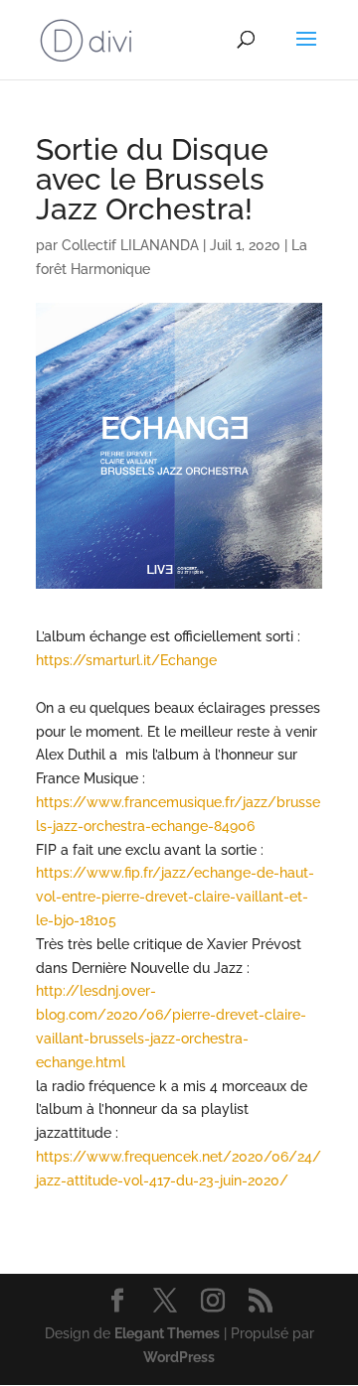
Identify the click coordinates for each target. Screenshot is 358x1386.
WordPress (179, 1357)
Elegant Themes (167, 1333)
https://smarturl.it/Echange (126, 660)
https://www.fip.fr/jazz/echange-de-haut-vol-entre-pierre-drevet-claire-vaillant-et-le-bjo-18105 (175, 896)
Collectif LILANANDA (130, 245)
